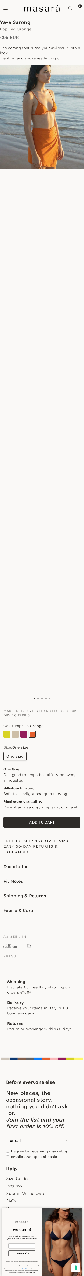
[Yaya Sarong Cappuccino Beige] (15, 734)
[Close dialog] (80, 1210)
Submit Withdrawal (25, 1193)
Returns (14, 1186)
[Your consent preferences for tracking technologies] (75, 1267)
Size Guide (17, 1178)
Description (16, 866)
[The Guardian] (10, 946)
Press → (12, 956)
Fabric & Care (18, 910)
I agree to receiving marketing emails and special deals (40, 1154)
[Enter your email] (66, 1140)
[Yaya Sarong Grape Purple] (23, 734)
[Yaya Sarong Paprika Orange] (32, 734)
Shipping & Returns (25, 895)
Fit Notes (13, 881)
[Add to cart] (42, 822)
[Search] (70, 8)
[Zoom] (42, 117)
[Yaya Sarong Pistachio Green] (7, 734)
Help (11, 1169)
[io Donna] (28, 946)
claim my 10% (22, 1253)
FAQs (11, 1200)
